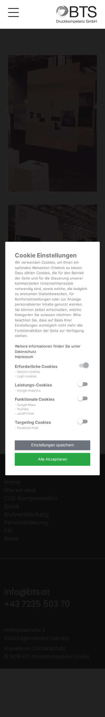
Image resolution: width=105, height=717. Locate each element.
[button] (12, 13)
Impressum (24, 356)
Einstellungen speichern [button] (52, 445)
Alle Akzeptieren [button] (52, 459)
